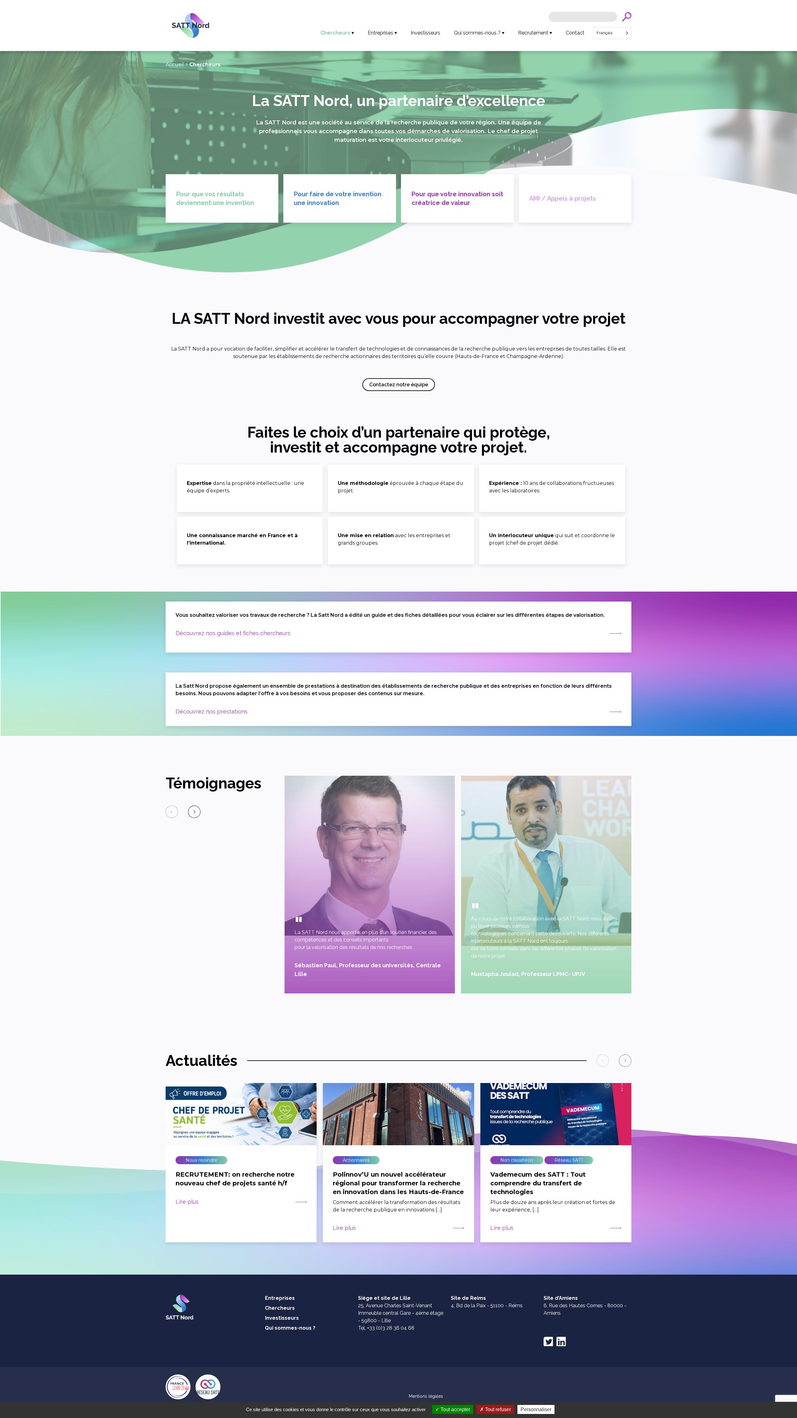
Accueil (175, 64)
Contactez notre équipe (398, 385)
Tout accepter (454, 1409)
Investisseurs (425, 33)
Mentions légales (426, 1396)
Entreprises (380, 33)
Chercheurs (335, 33)
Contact (575, 33)
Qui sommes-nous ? (477, 33)
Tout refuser (497, 1409)
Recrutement (533, 33)
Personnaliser (536, 1409)
